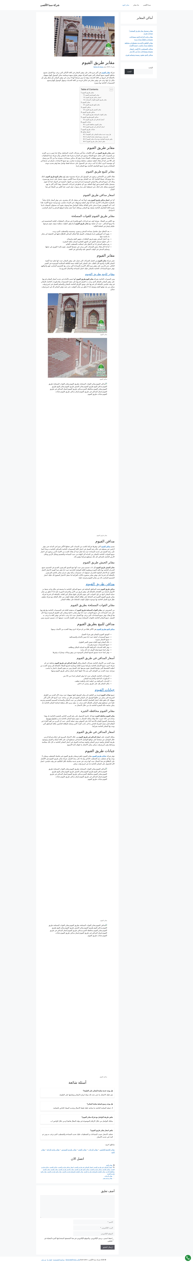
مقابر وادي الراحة (53, 1150)
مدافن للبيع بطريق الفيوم (90, 117)
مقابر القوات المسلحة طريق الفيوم (72, 1172)
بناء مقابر (136, 5)
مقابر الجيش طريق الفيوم (93, 109)
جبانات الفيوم (86, 122)
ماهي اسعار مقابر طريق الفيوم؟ (95, 141)
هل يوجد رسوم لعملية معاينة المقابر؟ (97, 137)
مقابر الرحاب (93, 1150)
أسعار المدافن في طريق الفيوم (95, 119)
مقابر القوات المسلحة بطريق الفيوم (96, 114)
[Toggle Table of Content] (110, 89)
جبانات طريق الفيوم (88, 129)
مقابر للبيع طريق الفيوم (92, 95)
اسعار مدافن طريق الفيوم (93, 97)
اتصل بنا (49, 1260)
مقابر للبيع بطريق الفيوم (93, 105)
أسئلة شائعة (86, 132)
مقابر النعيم (82, 1150)
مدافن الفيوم (87, 107)
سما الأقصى (147, 5)
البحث (150, 68)
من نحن (43, 1260)
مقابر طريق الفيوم (88, 93)
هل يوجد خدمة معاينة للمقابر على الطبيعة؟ (98, 134)
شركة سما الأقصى (49, 5)
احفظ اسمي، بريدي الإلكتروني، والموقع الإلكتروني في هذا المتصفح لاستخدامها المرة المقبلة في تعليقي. (78, 1239)
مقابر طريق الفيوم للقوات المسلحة (96, 100)
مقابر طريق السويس (68, 1150)
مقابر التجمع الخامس (107, 1150)
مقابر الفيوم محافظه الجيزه (94, 124)
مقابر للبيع (126, 5)
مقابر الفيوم (86, 102)
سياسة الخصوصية (59, 1260)
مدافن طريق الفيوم (89, 112)
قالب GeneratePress (73, 1260)
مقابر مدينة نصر (107, 1178)
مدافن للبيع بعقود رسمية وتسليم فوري (139, 55)
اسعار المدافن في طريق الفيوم (95, 127)
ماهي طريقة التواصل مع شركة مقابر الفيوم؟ (99, 139)
